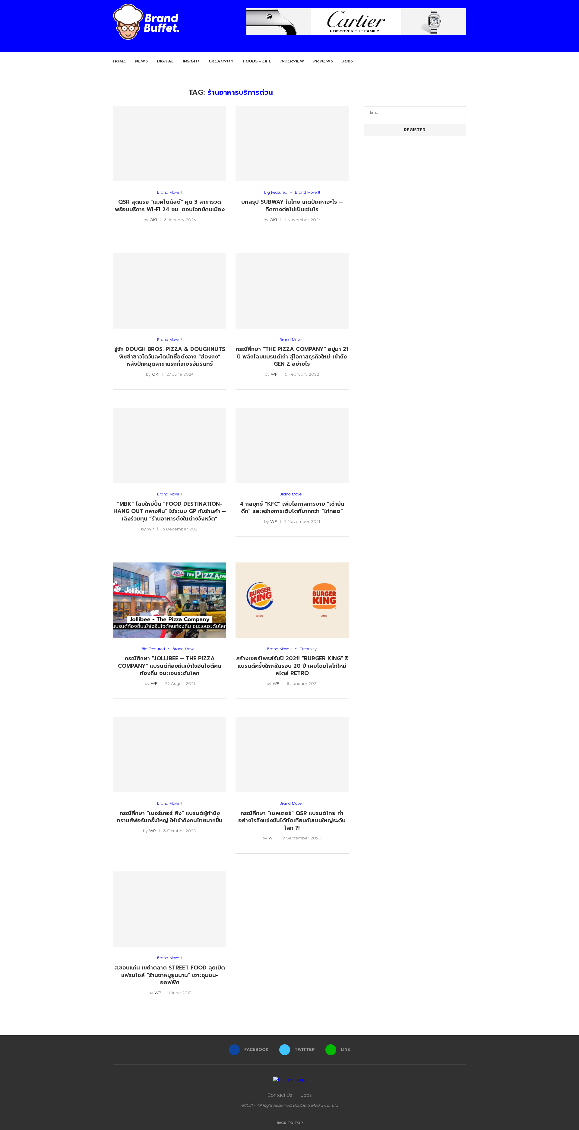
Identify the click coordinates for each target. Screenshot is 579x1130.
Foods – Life (257, 60)
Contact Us (279, 1095)
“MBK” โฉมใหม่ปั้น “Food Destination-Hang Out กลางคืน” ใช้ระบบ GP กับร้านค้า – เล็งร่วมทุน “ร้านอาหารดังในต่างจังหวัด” (169, 511)
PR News (323, 60)
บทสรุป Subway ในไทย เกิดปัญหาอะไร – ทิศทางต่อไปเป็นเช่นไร (292, 206)
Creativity (221, 60)
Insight (191, 60)
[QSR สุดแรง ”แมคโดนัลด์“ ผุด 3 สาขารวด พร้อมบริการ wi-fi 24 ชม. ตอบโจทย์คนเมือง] (169, 143)
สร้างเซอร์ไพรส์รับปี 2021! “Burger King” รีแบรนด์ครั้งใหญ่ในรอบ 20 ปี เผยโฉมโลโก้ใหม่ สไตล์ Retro (292, 665)
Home (119, 60)
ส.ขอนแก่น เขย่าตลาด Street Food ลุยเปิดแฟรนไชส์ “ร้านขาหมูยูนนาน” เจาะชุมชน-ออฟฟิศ (169, 975)
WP (274, 374)
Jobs (347, 60)
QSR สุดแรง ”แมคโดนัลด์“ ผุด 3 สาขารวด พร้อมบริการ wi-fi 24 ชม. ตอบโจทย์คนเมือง (170, 206)
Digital (165, 60)
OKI (153, 219)
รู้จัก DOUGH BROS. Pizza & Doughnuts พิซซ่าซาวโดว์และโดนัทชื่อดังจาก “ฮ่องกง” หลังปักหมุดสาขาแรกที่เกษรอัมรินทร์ (169, 356)
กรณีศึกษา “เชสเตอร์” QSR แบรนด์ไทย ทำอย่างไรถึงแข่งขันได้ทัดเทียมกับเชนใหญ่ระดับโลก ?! (292, 820)
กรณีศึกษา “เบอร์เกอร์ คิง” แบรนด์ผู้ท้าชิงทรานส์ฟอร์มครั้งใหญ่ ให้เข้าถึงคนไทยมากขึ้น (170, 817)
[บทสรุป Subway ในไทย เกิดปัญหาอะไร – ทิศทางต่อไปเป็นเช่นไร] (292, 143)
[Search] (463, 61)
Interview (292, 60)
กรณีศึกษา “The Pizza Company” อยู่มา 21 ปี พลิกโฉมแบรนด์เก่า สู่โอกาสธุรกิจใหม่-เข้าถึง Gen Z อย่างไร (292, 356)
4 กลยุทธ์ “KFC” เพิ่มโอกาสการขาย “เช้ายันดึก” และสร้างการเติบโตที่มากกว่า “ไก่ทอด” (292, 508)
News (141, 60)
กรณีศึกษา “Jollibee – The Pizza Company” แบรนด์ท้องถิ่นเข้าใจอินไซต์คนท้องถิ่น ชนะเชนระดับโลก (169, 665)
